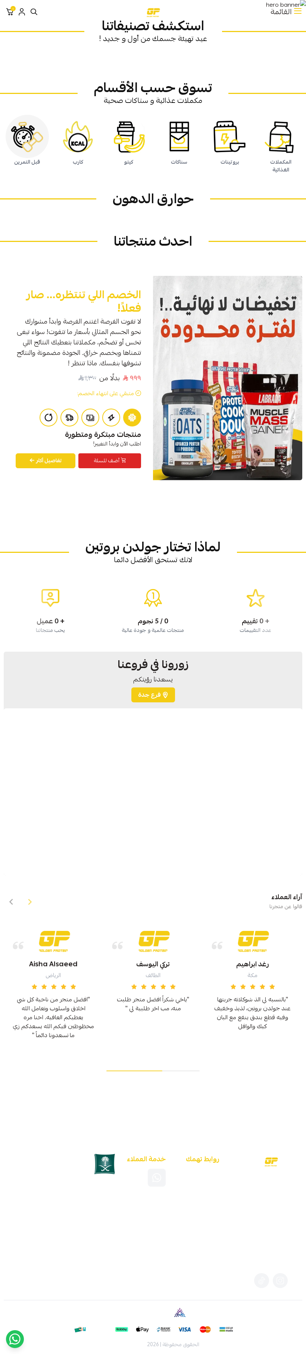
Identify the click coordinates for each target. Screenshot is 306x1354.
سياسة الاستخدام (202, 1190)
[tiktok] (261, 1280)
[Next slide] (11, 901)
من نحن (202, 1181)
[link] (255, 58)
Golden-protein (126, 1344)
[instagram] (280, 1280)
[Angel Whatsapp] (15, 1339)
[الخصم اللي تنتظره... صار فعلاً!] (227, 378)
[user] (22, 12)
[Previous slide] (29, 901)
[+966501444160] (157, 1178)
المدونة (202, 1171)
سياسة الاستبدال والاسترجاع (202, 1200)
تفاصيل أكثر (49, 460)
